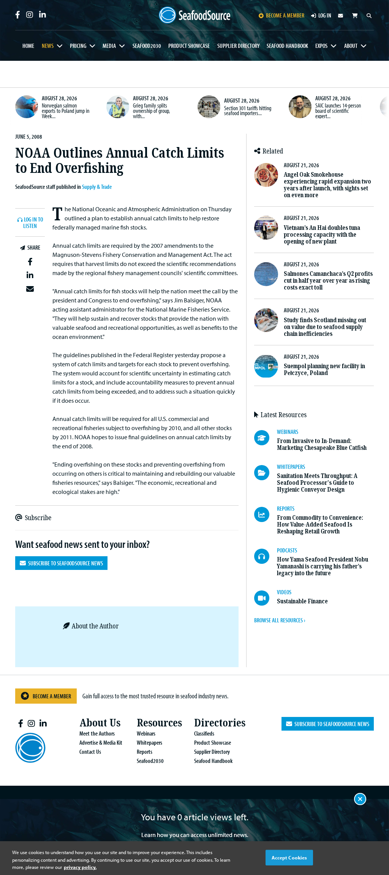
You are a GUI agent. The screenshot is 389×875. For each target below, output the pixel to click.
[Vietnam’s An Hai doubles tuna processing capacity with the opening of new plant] (266, 228)
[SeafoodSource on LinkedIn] (42, 15)
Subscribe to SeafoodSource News (64, 563)
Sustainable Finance (302, 601)
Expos (321, 45)
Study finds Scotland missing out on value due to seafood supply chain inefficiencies (325, 327)
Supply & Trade (97, 186)
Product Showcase (189, 45)
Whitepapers (149, 742)
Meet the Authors (97, 733)
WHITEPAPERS (291, 466)
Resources (159, 723)
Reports (144, 751)
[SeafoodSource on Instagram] (29, 15)
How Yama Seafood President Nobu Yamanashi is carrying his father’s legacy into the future (322, 566)
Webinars (146, 733)
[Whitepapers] (265, 472)
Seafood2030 (147, 45)
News (48, 45)
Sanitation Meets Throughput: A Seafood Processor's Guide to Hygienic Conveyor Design (317, 483)
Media (109, 45)
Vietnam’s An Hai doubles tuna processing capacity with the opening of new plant (322, 234)
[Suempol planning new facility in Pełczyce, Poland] (266, 366)
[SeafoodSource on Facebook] (17, 15)
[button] (30, 262)
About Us (99, 723)
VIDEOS (284, 592)
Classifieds (204, 733)
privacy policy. (80, 867)
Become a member (285, 15)
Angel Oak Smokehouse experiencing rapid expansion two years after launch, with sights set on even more (327, 184)
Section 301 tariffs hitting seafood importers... (247, 110)
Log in (324, 15)
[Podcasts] (265, 556)
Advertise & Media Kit (100, 742)
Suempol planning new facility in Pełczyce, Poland (324, 369)
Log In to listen (33, 222)
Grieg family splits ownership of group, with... (151, 110)
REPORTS (285, 508)
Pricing (78, 45)
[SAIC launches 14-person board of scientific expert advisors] (300, 106)
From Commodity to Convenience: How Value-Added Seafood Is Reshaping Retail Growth (320, 524)
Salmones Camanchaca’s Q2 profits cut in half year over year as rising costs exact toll (328, 280)
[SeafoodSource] (195, 15)
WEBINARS (287, 431)
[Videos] (265, 598)
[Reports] (265, 514)
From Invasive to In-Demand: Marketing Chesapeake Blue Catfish (322, 444)
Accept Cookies (289, 857)
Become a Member (52, 696)
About (350, 45)
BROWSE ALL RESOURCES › (279, 620)
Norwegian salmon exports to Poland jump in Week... (65, 110)
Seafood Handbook (287, 45)
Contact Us (90, 751)
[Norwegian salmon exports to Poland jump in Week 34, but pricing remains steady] (26, 106)
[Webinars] (265, 437)
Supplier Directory (238, 45)
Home (28, 45)
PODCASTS (287, 550)
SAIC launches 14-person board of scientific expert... (338, 110)
